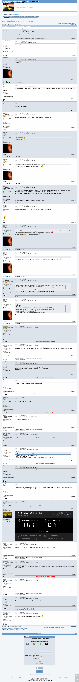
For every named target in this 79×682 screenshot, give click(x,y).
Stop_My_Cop (6, 433)
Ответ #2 (23, 59)
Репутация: (5, 45)
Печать (74, 24)
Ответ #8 (23, 187)
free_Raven (5, 326)
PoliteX (20, 21)
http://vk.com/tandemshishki (24, 609)
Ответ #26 (22, 562)
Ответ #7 (23, 160)
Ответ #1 (23, 42)
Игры (22, 16)
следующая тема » (71, 23)
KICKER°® (5, 597)
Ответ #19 (22, 416)
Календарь (26, 16)
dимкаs (17, 21)
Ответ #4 (23, 104)
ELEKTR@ (5, 57)
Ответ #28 (22, 598)
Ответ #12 (23, 280)
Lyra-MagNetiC (6, 41)
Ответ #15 (22, 345)
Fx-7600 (5, 501)
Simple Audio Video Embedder (37, 679)
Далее (16, 24)
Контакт (39, 671)
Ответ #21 (22, 449)
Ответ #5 (23, 114)
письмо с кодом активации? (18, 2)
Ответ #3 (23, 86)
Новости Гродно (13, 16)
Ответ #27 (22, 580)
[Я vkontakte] (6, 82)
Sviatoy (13, 21)
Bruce (4, 344)
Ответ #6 (23, 133)
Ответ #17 (22, 381)
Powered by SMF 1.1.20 (39, 677)
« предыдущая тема (62, 23)
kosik (24, 21)
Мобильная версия (39, 676)
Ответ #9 (23, 206)
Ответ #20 (22, 434)
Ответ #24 (22, 503)
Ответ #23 (22, 485)
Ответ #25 (22, 544)
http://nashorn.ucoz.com (20, 359)
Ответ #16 (22, 363)
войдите (24, 1)
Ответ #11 (23, 253)
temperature (6, 205)
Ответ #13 (23, 300)
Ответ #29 (22, 613)
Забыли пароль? (39, 663)
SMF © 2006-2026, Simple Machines (39, 678)
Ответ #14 (22, 327)
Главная (6, 16)
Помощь (18, 16)
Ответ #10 (23, 226)
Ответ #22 (22, 467)
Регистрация (35, 16)
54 (13, 24)
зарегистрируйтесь (33, 1)
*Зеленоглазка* (6, 84)
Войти (30, 16)
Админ (10, 21)
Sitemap (46, 679)
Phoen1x (5, 113)
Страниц (4, 24)
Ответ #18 (22, 399)
